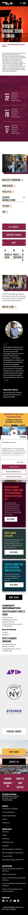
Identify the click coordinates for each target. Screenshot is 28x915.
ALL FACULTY (14, 226)
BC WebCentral (7, 842)
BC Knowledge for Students (12, 849)
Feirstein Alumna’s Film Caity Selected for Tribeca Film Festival (13, 567)
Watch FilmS (8, 306)
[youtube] (14, 901)
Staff (14, 242)
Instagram (5, 634)
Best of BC (20, 787)
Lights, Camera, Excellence (10, 534)
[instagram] (11, 901)
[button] (4, 243)
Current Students (8, 812)
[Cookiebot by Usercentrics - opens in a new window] (20, 437)
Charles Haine (8, 256)
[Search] (21, 3)
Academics (7, 778)
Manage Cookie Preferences (13, 471)
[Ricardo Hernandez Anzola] (22, 250)
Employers (6, 823)
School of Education (9, 874)
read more (11, 519)
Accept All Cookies (14, 466)
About (20, 783)
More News (14, 597)
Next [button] (25, 433)
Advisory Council (14, 234)
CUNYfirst (5, 839)
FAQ (3, 211)
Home (4, 44)
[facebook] (3, 901)
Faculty (4, 819)
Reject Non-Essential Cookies (14, 476)
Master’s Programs (11, 179)
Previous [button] (3, 433)
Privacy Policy (7, 856)
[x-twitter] (7, 901)
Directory (5, 832)
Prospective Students (10, 809)
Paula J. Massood (17, 256)
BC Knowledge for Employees (12, 853)
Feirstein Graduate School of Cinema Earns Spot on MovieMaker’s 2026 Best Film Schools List (13, 493)
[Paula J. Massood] (14, 250)
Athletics (5, 846)
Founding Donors (14, 731)
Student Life (20, 778)
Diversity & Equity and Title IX (12, 860)
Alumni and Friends (9, 816)
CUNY (4, 835)
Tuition (5, 205)
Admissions (7, 185)
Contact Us (14, 761)
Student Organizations (9, 198)
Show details (20, 462)
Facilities (6, 191)
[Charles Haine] (5, 250)
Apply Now (14, 751)
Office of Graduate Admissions (9, 640)
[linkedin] (18, 901)
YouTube (5, 632)
